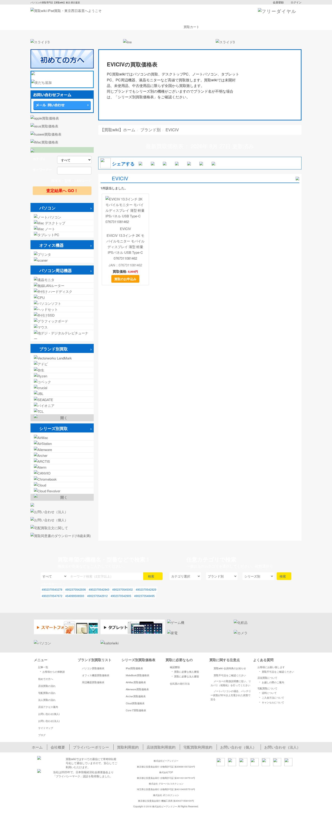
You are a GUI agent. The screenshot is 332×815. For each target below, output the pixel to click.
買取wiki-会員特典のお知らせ (230, 668)
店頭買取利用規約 (161, 747)
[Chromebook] (62, 479)
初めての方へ (45, 679)
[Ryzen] (62, 376)
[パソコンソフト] (62, 303)
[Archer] (62, 455)
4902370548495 (144, 596)
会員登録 (278, 2)
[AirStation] (62, 443)
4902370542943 (99, 589)
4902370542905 (121, 596)
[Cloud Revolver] (62, 491)
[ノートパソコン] (62, 217)
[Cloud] (62, 485)
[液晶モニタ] (62, 279)
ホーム (37, 747)
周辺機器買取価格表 (93, 682)
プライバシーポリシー (91, 747)
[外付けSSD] (62, 315)
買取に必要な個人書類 (184, 671)
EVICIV (125, 228)
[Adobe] (62, 364)
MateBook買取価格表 (137, 675)
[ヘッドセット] (62, 309)
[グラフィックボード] (62, 321)
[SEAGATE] (62, 399)
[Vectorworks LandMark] (62, 358)
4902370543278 (52, 589)
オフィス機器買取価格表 (95, 675)
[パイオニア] (62, 405)
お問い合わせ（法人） (282, 747)
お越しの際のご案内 (271, 682)
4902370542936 (75, 589)
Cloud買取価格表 (135, 703)
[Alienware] (62, 449)
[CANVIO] (62, 473)
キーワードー (42, 169)
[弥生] (62, 370)
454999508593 (74, 596)
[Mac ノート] (62, 229)
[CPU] (62, 297)
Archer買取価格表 (136, 696)
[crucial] (62, 387)
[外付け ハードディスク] (62, 291)
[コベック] (62, 382)
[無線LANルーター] (62, 285)
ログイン (296, 2)
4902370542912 (97, 596)
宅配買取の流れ (47, 693)
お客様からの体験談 (51, 671)
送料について (267, 692)
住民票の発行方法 (180, 683)
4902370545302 (122, 589)
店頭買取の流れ (47, 686)
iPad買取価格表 (134, 668)
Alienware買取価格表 (137, 689)
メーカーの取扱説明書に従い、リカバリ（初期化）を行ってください (230, 683)
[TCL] (62, 411)
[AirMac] (62, 437)
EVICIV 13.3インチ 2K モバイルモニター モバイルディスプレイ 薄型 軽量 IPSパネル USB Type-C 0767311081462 (125, 247)
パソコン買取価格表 (93, 668)
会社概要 (58, 747)
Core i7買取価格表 (136, 710)
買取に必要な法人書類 (184, 676)
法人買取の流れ (47, 700)
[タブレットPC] (62, 234)
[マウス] (62, 327)
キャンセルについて (271, 702)
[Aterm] (62, 467)
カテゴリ (39, 158)
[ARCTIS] (62, 461)
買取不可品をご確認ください (230, 675)
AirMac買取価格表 (136, 682)
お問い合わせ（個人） (238, 747)
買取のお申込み (125, 279)
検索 (151, 576)
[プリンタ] (62, 254)
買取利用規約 (128, 747)
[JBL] (62, 393)
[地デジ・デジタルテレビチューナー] (62, 335)
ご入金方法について (271, 697)
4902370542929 (146, 589)
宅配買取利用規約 (197, 747)
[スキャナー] (62, 260)
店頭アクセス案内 (48, 707)
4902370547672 (52, 596)
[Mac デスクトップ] (62, 223)
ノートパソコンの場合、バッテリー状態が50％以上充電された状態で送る (230, 695)
